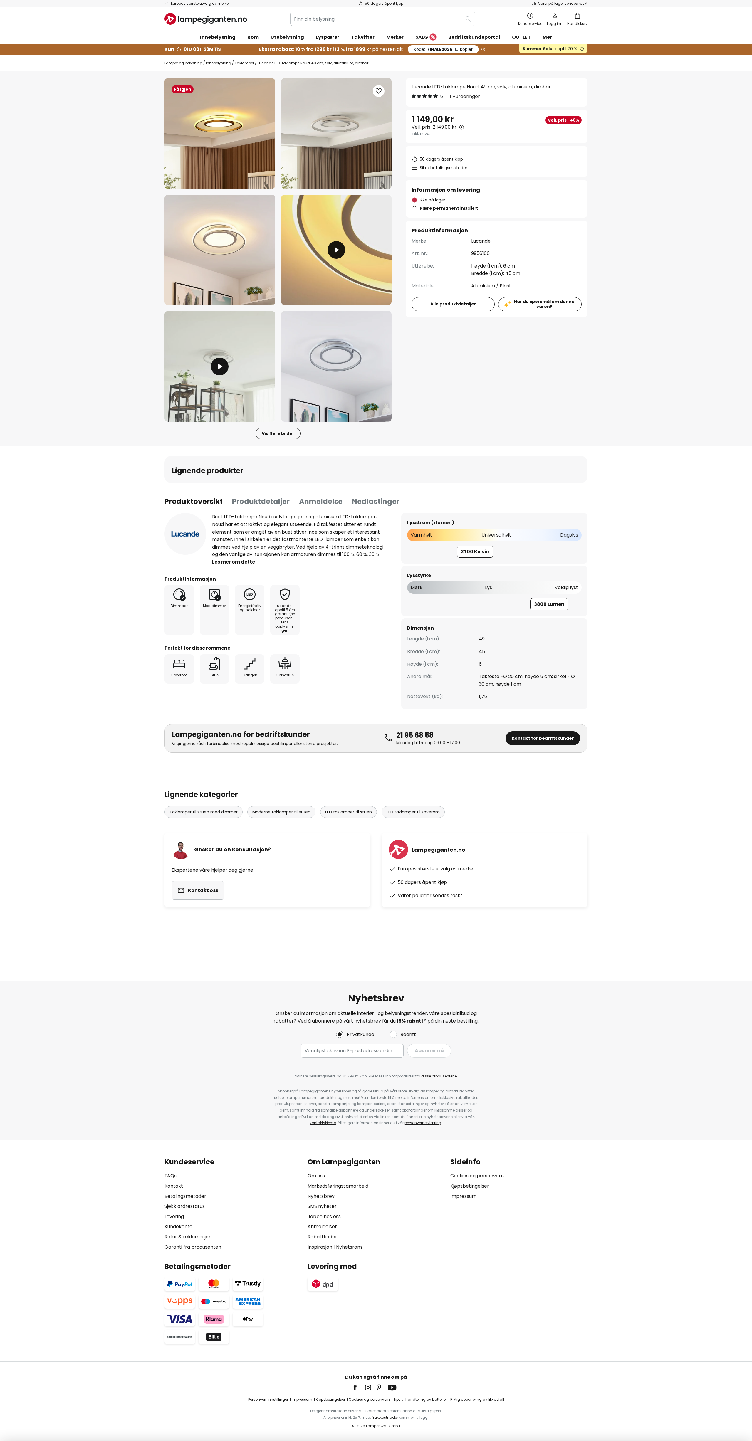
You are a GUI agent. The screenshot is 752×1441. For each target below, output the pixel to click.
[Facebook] (359, 1387)
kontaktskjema (323, 1122)
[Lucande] (185, 534)
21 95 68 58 (415, 735)
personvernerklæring (422, 1122)
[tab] (193, 501)
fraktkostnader (385, 1417)
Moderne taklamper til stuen (281, 812)
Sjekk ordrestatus (184, 1206)
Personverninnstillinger (268, 1399)
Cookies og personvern (477, 1175)
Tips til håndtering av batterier (420, 1399)
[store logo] (205, 19)
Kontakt (173, 1186)
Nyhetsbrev (321, 1196)
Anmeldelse (321, 501)
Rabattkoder (322, 1236)
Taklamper (244, 62)
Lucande (481, 241)
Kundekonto (178, 1226)
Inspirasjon (320, 1247)
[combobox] (383, 19)
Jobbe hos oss (324, 1216)
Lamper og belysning (183, 62)
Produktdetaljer (261, 501)
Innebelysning (218, 62)
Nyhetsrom (349, 1247)
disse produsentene (439, 1076)
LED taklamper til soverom (413, 812)
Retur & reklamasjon (188, 1236)
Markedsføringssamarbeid (338, 1186)
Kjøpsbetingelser (469, 1186)
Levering (174, 1216)
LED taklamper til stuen (348, 812)
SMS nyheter (322, 1206)
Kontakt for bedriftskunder (543, 738)
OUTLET (521, 37)
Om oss (316, 1175)
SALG (421, 37)
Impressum (463, 1196)
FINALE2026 (443, 49)
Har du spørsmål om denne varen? (544, 304)
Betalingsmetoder (185, 1196)
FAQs (170, 1175)
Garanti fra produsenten (192, 1247)
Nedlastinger (376, 501)
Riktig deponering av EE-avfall (477, 1399)
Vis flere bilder (278, 433)
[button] (219, 250)
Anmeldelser (322, 1226)
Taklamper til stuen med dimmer (203, 812)
